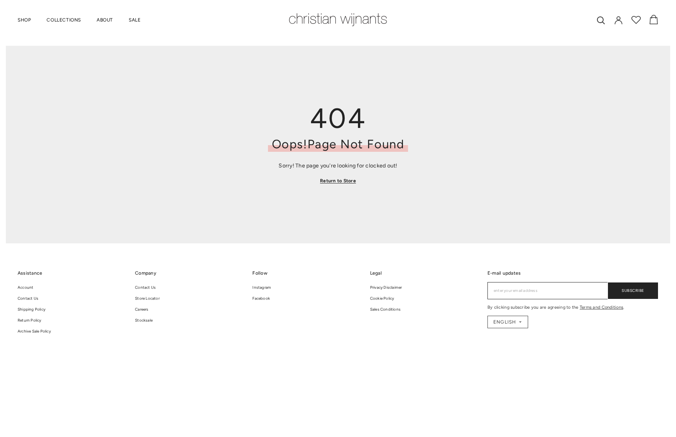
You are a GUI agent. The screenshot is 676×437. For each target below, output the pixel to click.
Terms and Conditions (601, 307)
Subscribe (633, 290)
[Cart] (653, 20)
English (504, 322)
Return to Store (338, 180)
